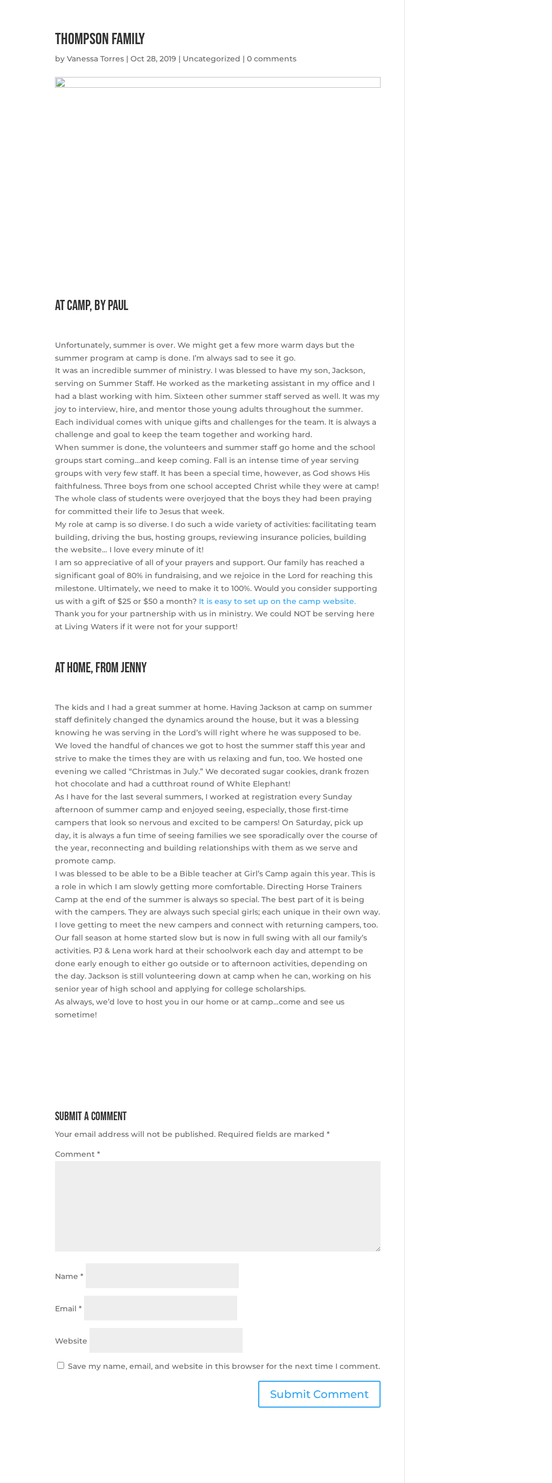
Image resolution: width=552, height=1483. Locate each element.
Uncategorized (211, 59)
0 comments (271, 59)
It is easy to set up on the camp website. (277, 601)
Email (68, 1308)
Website (71, 1341)
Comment (77, 1154)
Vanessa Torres (95, 59)
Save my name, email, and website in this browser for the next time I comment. (224, 1366)
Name (69, 1276)
